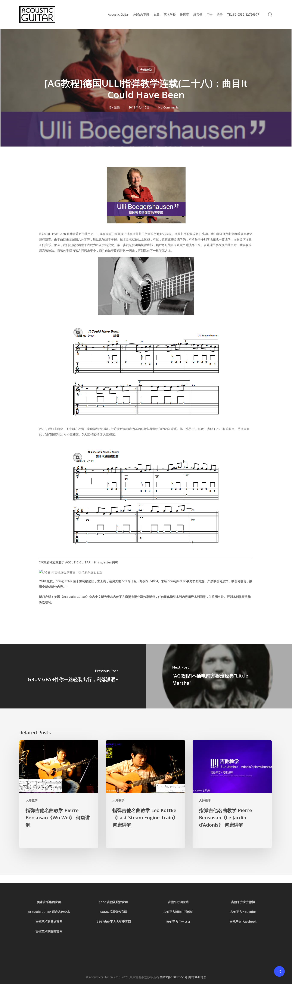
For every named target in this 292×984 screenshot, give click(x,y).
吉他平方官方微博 (243, 902)
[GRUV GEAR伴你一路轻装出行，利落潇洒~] (73, 676)
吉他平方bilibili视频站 (178, 912)
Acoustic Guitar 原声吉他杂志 (49, 912)
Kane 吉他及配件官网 (114, 902)
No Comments (168, 107)
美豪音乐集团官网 (49, 902)
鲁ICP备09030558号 (174, 977)
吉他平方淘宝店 (178, 902)
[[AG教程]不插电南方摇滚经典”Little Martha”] (219, 676)
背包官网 (121, 912)
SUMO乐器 (107, 912)
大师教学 (146, 70)
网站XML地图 (197, 977)
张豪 (117, 107)
